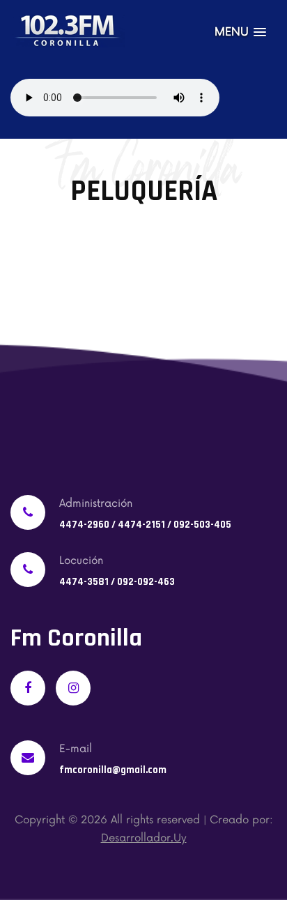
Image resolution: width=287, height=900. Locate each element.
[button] (240, 32)
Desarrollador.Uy (144, 838)
